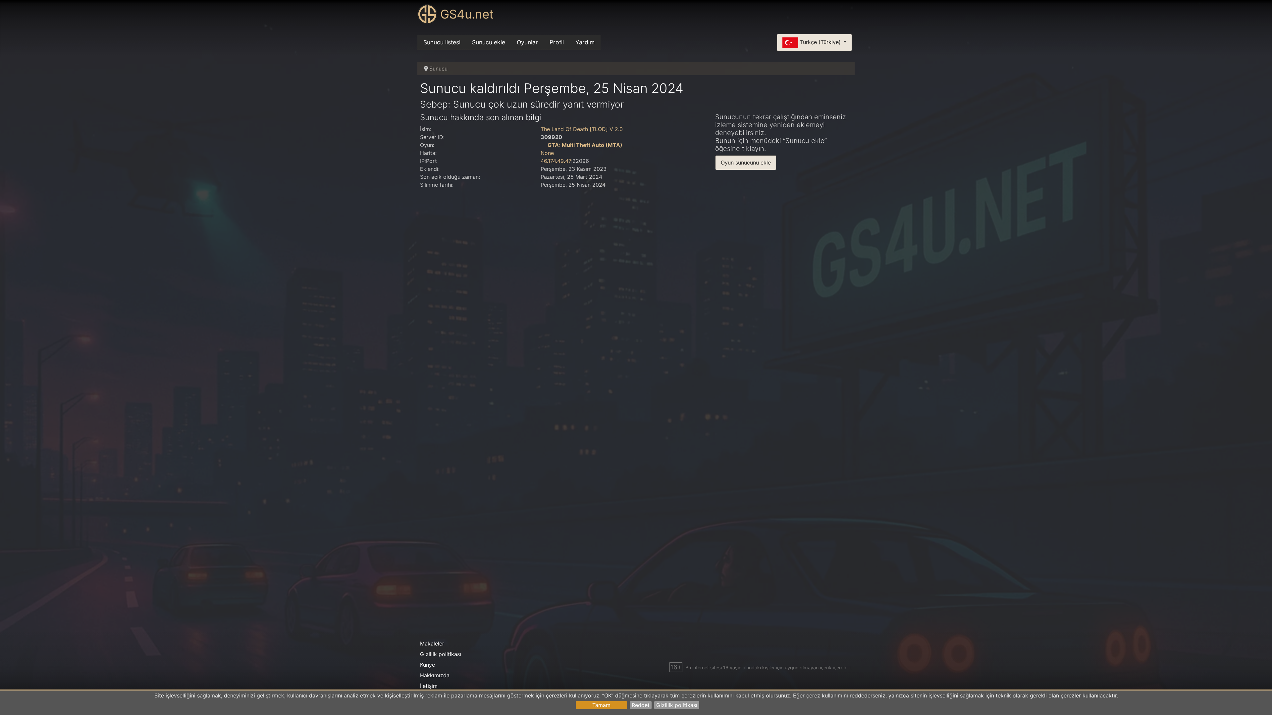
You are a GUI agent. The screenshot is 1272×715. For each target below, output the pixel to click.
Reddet (641, 705)
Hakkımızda (435, 675)
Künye (427, 664)
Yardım (585, 42)
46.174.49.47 (556, 161)
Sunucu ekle (488, 42)
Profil (557, 42)
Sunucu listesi (441, 42)
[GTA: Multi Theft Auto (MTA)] (543, 145)
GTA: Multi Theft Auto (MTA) (585, 145)
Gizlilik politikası (676, 705)
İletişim (429, 686)
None (547, 153)
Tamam (601, 705)
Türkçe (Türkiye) (820, 42)
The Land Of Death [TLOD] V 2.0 (582, 129)
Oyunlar (527, 42)
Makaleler (432, 643)
